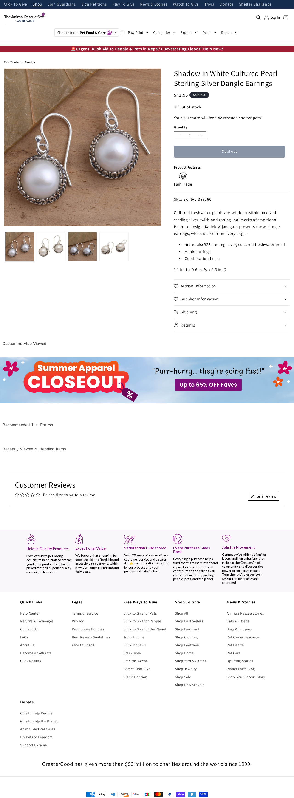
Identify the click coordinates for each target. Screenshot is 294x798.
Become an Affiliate (36, 653)
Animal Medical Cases (37, 729)
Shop (37, 4)
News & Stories (153, 4)
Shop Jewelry (186, 668)
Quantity (180, 127)
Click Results (30, 660)
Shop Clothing (186, 637)
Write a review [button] (264, 496)
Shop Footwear (187, 645)
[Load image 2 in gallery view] (51, 246)
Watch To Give (186, 4)
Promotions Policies (88, 629)
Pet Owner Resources (244, 637)
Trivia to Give (134, 637)
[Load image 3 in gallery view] (82, 246)
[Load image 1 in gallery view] (19, 246)
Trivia (209, 4)
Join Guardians (62, 4)
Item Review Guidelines (91, 637)
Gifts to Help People (36, 713)
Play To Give (123, 4)
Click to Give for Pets (140, 613)
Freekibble (132, 653)
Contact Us (29, 629)
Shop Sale (183, 676)
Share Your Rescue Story (246, 676)
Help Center (30, 613)
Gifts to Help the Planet (39, 721)
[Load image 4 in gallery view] (113, 246)
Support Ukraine (33, 745)
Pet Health (235, 645)
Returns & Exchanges (37, 621)
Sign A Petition (135, 676)
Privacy (78, 621)
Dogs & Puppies (239, 629)
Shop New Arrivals (189, 684)
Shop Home (184, 653)
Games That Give (137, 668)
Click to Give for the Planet (145, 629)
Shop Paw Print (187, 629)
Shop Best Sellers (189, 621)
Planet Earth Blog (241, 668)
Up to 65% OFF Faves (208, 385)
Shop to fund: (81, 32)
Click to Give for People (142, 621)
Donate (226, 4)
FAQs (24, 637)
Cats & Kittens (238, 621)
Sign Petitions (94, 4)
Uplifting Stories (240, 660)
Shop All (181, 613)
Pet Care (233, 653)
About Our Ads (83, 645)
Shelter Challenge (255, 4)
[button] (258, 17)
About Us (27, 645)
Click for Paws (135, 645)
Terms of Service (85, 613)
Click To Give (15, 4)
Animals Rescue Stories (245, 613)
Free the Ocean (136, 660)
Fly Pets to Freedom (36, 737)
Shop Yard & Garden (191, 660)
